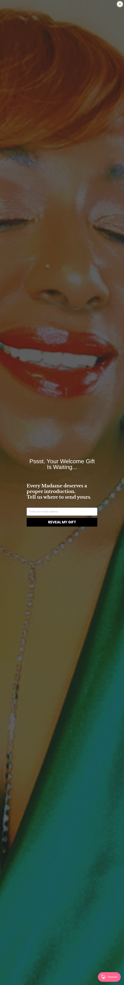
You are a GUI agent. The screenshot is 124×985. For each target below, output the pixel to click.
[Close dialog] (120, 4)
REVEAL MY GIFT (62, 522)
